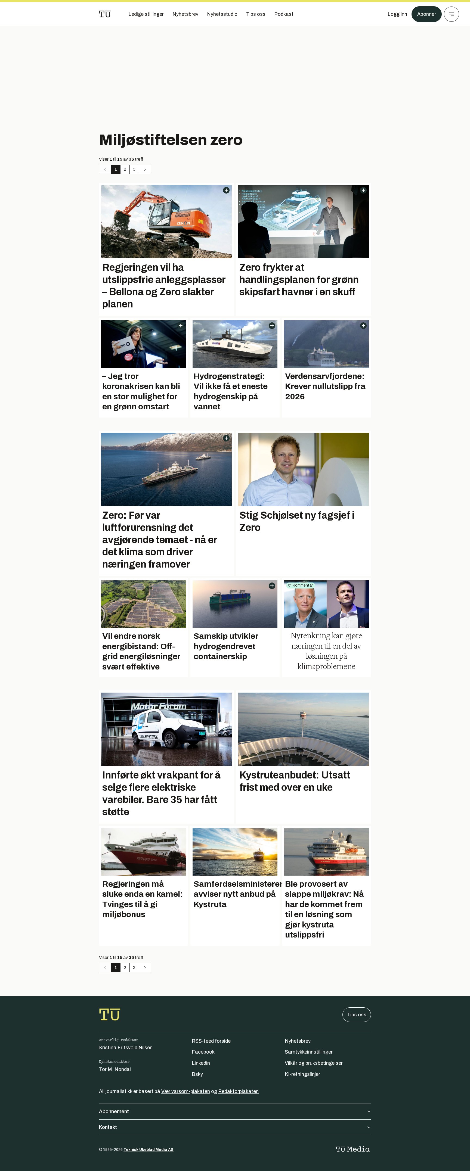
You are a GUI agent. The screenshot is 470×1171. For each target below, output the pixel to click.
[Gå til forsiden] (105, 14)
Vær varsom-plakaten (185, 1091)
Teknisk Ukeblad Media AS (148, 1150)
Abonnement (114, 1111)
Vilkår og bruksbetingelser (314, 1063)
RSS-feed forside (211, 1041)
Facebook (203, 1052)
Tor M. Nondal (115, 1069)
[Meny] (451, 14)
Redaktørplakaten (238, 1091)
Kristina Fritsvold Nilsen (126, 1047)
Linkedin (201, 1063)
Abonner (426, 14)
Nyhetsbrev (298, 1041)
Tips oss (356, 1014)
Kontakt (108, 1127)
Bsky (197, 1074)
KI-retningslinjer (302, 1074)
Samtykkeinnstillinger (309, 1052)
